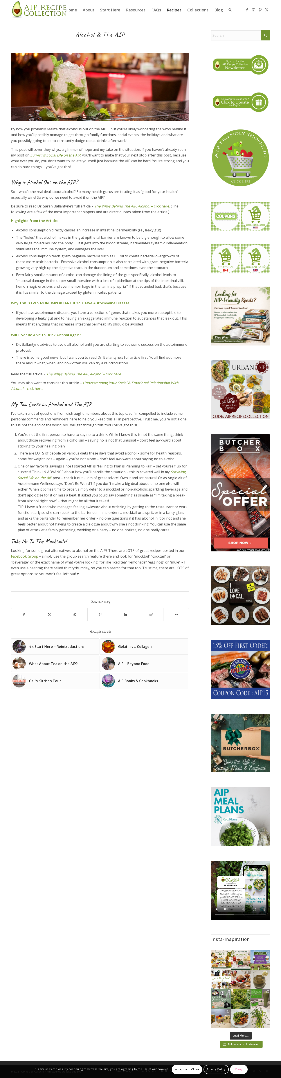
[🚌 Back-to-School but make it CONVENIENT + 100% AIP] (221, 960)
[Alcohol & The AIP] (100, 87)
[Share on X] (49, 614)
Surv (34, 155)
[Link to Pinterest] (260, 9)
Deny (238, 1069)
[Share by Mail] (176, 614)
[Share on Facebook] (24, 614)
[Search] (230, 10)
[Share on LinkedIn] (125, 614)
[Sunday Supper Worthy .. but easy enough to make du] (240, 1018)
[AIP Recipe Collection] (39, 10)
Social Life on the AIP (62, 155)
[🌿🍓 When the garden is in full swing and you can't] (240, 999)
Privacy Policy (216, 1069)
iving (41, 155)
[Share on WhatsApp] (74, 614)
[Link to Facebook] (247, 9)
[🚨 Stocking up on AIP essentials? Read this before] (260, 960)
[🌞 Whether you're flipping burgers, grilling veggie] (221, 999)
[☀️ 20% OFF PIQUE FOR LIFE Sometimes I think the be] (240, 960)
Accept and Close (187, 1069)
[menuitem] (71, 10)
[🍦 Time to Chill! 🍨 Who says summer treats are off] (240, 979)
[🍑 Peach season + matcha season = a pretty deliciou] (221, 1018)
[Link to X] (266, 9)
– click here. (132, 206)
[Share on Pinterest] (100, 614)
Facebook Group (24, 556)
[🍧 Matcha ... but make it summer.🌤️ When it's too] (260, 999)
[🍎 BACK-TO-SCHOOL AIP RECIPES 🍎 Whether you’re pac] (221, 979)
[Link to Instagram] (253, 9)
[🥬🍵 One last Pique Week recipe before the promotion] (260, 979)
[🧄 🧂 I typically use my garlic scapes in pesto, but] (260, 1018)
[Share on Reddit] (151, 614)
